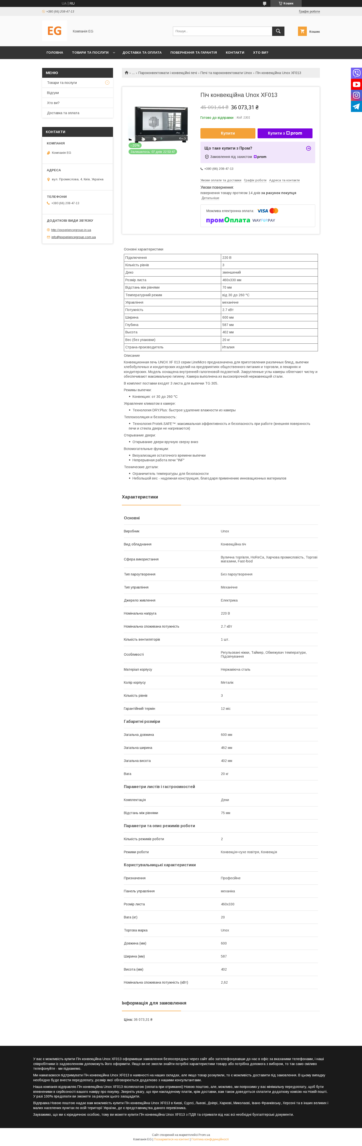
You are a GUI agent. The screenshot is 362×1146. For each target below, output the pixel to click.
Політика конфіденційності (210, 1139)
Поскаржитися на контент (171, 1139)
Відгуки (53, 93)
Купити (228, 133)
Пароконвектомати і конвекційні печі (167, 73)
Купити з (276, 133)
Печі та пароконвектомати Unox (226, 73)
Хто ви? (260, 52)
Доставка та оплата (142, 52)
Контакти (235, 52)
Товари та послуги (90, 52)
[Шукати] (278, 31)
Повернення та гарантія (193, 52)
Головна (55, 52)
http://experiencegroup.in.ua (71, 230)
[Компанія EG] (54, 40)
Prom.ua (204, 1135)
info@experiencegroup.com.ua (73, 237)
